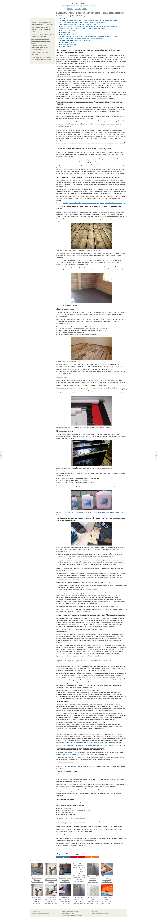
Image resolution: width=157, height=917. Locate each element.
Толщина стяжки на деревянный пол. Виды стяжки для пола (77, 25)
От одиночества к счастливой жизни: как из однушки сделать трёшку (40, 41)
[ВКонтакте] (63, 857)
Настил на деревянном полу (75, 849)
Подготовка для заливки (68, 30)
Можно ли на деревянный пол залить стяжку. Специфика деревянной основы (82, 28)
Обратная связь (95, 911)
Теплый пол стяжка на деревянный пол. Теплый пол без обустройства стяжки (82, 23)
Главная (70, 8)
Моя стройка (78, 3)
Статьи (84, 8)
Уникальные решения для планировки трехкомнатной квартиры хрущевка (39, 47)
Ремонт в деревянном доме (116, 849)
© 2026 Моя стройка (36, 911)
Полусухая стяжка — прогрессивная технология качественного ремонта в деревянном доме (89, 26)
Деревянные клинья (88, 851)
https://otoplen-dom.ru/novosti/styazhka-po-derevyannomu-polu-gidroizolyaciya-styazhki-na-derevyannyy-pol (94, 203)
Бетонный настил (64, 849)
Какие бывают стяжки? (68, 42)
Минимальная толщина (98, 851)
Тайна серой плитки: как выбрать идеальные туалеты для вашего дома (41, 29)
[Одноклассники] (92, 857)
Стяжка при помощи (80, 851)
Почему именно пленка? (68, 34)
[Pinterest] (77, 857)
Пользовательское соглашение (72, 911)
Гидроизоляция (65, 32)
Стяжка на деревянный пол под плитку (68, 752)
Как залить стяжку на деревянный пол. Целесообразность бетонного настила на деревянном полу (89, 21)
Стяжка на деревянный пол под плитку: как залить (74, 40)
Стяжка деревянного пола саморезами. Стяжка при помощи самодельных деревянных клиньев (88, 36)
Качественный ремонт (105, 849)
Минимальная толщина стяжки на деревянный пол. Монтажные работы (81, 38)
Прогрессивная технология (94, 849)
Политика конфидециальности (68, 913)
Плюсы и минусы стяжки (68, 44)
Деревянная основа (60, 851)
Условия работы (66, 46)
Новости (78, 8)
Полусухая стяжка (85, 849)
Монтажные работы (107, 851)
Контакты (63, 911)
